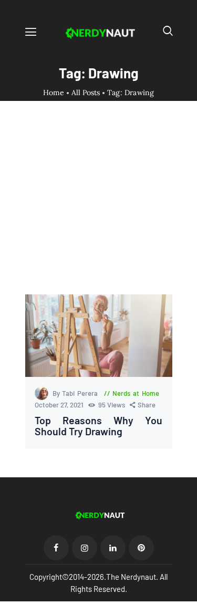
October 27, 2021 (60, 405)
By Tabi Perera (76, 393)
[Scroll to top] (189, 596)
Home (54, 92)
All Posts (85, 92)
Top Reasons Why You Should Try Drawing (99, 426)
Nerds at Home (135, 393)
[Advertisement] (98, 207)
